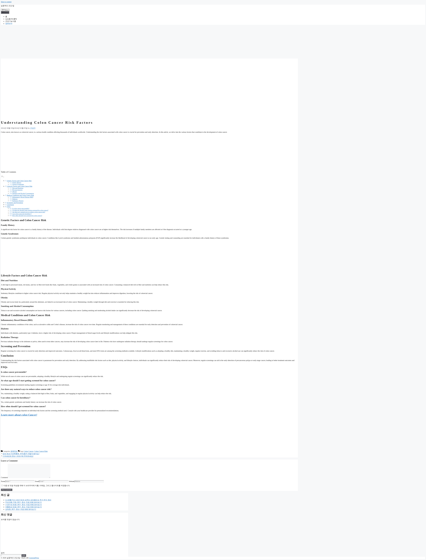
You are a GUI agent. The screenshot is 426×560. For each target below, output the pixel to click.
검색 (2, 553)
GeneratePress (34, 558)
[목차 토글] (2, 177)
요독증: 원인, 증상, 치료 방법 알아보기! (20, 509)
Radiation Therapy (18, 201)
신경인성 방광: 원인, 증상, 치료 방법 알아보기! (23, 505)
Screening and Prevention (15, 203)
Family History (16, 182)
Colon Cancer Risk (41, 451)
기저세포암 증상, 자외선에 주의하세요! (18, 456)
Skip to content (6, 2)
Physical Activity (17, 190)
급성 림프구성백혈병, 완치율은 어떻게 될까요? (21, 454)
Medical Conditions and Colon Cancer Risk (20, 195)
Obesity (14, 191)
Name (3, 481)
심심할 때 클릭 (11, 19)
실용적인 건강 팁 (7, 6)
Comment (4, 477)
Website (71, 481)
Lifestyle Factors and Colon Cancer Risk (19, 186)
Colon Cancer (28, 451)
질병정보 (8, 24)
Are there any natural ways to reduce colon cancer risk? (28, 212)
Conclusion (10, 205)
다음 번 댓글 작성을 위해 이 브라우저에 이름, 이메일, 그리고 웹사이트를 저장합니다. (37, 485)
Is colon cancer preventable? (20, 208)
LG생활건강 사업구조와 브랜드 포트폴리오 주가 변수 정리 (28, 500)
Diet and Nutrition (17, 188)
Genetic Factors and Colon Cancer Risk (19, 181)
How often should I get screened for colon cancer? (27, 215)
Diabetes (15, 199)
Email (37, 481)
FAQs (8, 207)
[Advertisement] (67, 42)
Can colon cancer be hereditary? (22, 214)
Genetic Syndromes (18, 184)
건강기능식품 (10, 21)
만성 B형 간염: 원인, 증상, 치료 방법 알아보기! (23, 502)
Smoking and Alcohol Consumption (23, 193)
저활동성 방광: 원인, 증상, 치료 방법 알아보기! (23, 507)
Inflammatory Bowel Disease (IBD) (22, 197)
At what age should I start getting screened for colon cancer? (30, 210)
